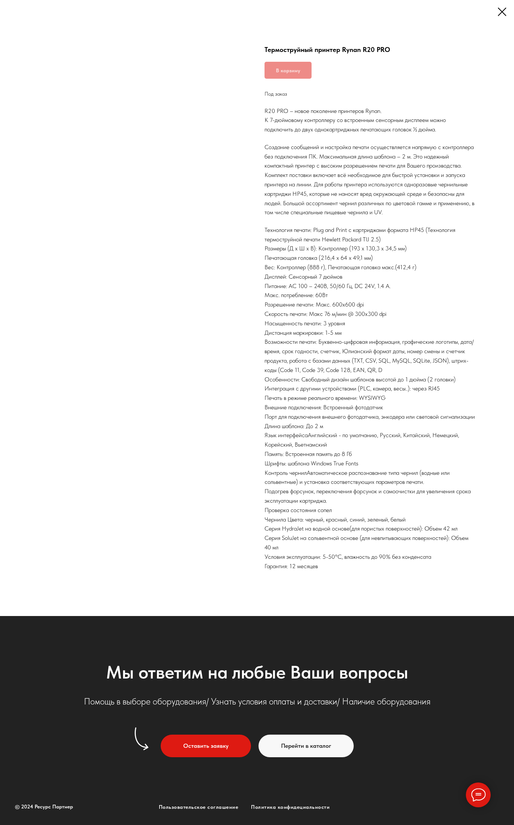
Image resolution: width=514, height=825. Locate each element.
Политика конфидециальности (290, 807)
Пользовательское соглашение (199, 807)
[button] (206, 746)
